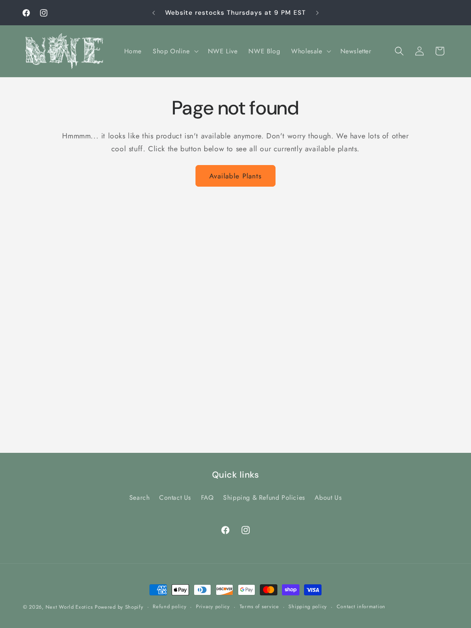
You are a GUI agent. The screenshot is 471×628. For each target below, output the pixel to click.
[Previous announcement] (154, 13)
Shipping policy (307, 606)
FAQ (207, 497)
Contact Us (175, 497)
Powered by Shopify (119, 607)
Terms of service (259, 606)
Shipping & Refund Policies (264, 497)
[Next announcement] (317, 13)
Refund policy (169, 606)
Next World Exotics (69, 607)
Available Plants (235, 176)
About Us (328, 497)
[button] (174, 51)
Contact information (361, 606)
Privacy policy (213, 606)
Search (139, 497)
